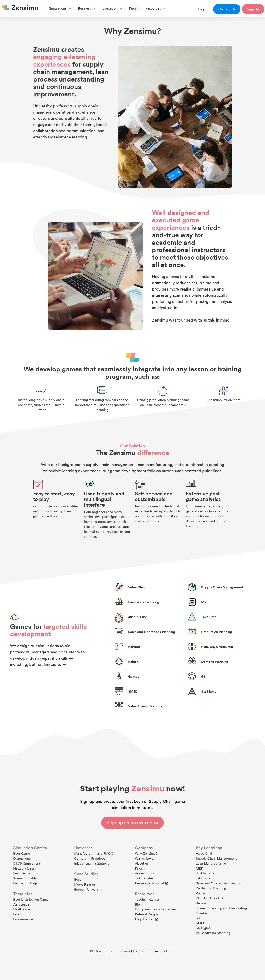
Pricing (134, 8)
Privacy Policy (160, 951)
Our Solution (132, 446)
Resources (153, 8)
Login (202, 9)
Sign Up (253, 9)
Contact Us (226, 9)
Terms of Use (129, 951)
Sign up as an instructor (132, 822)
